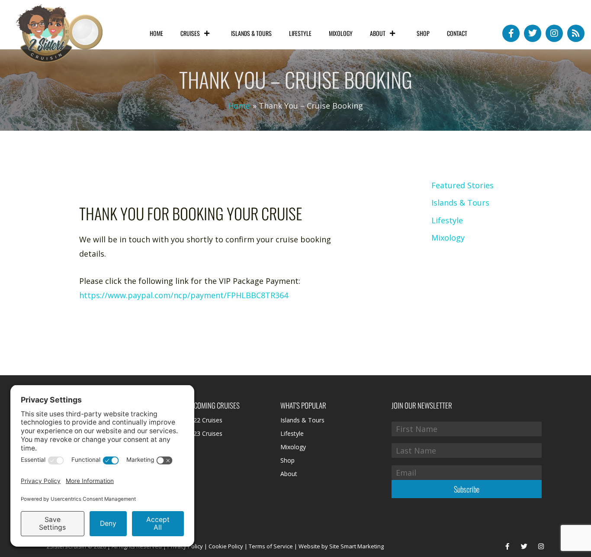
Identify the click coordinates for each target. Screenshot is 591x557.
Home (156, 33)
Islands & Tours (251, 33)
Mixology (341, 33)
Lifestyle (300, 33)
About (377, 33)
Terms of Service (271, 546)
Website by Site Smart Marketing (341, 546)
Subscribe (466, 489)
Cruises (190, 33)
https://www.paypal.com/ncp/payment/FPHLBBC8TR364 (183, 295)
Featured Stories (462, 185)
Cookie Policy (226, 546)
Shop (423, 33)
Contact (457, 33)
